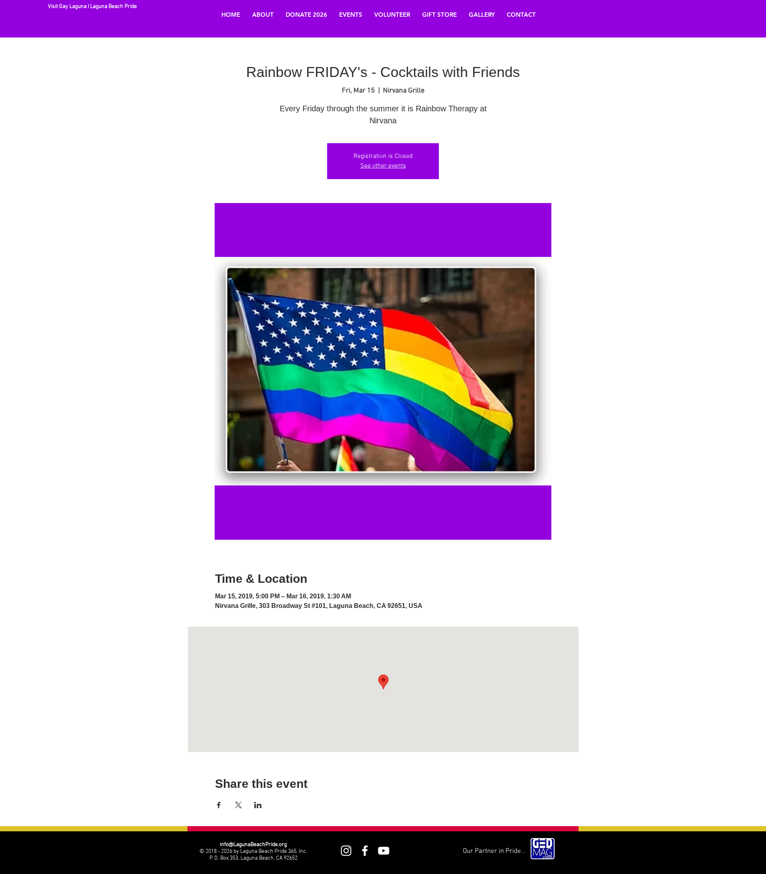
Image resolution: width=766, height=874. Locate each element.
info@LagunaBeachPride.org (253, 844)
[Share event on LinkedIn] (258, 805)
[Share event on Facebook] (219, 805)
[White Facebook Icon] (365, 851)
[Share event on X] (238, 805)
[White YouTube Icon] (384, 851)
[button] (263, 15)
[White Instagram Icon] (346, 851)
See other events (383, 166)
